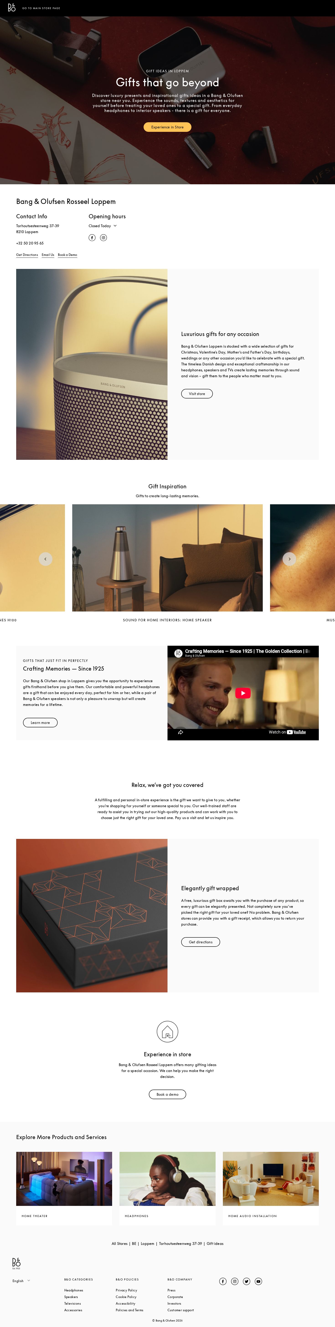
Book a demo (171, 1095)
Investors (192, 1303)
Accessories (90, 1310)
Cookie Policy (142, 1297)
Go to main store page (41, 8)
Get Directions (27, 255)
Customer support (193, 1310)
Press (189, 1290)
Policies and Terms (142, 1310)
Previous (45, 559)
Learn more (44, 723)
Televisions (90, 1303)
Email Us (48, 255)
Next (289, 559)
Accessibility (142, 1303)
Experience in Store (171, 128)
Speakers (88, 1297)
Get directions (204, 943)
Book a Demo (67, 255)
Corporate (193, 1297)
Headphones (90, 1290)
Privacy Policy (142, 1290)
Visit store (201, 394)
